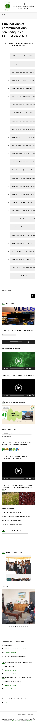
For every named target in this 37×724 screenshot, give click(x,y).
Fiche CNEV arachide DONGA (11, 512)
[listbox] (18, 608)
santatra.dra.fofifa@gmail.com (13, 674)
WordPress (29, 720)
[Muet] (28, 342)
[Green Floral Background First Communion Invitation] (8, 579)
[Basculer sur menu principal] (2, 6)
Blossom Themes (16, 720)
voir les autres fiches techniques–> (13, 524)
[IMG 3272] (14, 579)
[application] (18, 342)
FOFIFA (23, 4)
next (32, 608)
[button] (18, 361)
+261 (6, 702)
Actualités (6, 621)
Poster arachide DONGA (10, 508)
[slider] (16, 341)
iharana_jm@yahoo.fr (10, 652)
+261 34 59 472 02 (10, 670)
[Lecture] (4, 342)
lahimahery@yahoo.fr (10, 689)
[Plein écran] (33, 368)
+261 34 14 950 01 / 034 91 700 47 (15, 649)
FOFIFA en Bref (22, 714)
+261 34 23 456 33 (10, 685)
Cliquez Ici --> (18, 316)
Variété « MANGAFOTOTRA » (11, 520)
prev (5, 608)
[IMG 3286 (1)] (26, 579)
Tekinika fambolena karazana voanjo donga (16, 516)
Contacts (31, 714)
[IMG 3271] (20, 579)
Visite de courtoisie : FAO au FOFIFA (15, 619)
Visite (11, 621)
